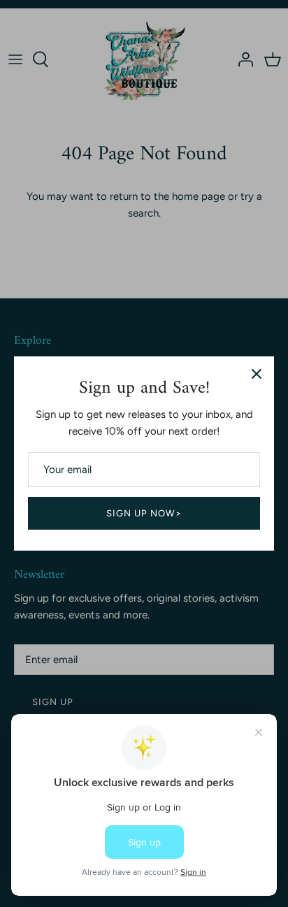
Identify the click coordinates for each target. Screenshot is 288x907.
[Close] (256, 373)
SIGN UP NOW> (144, 513)
